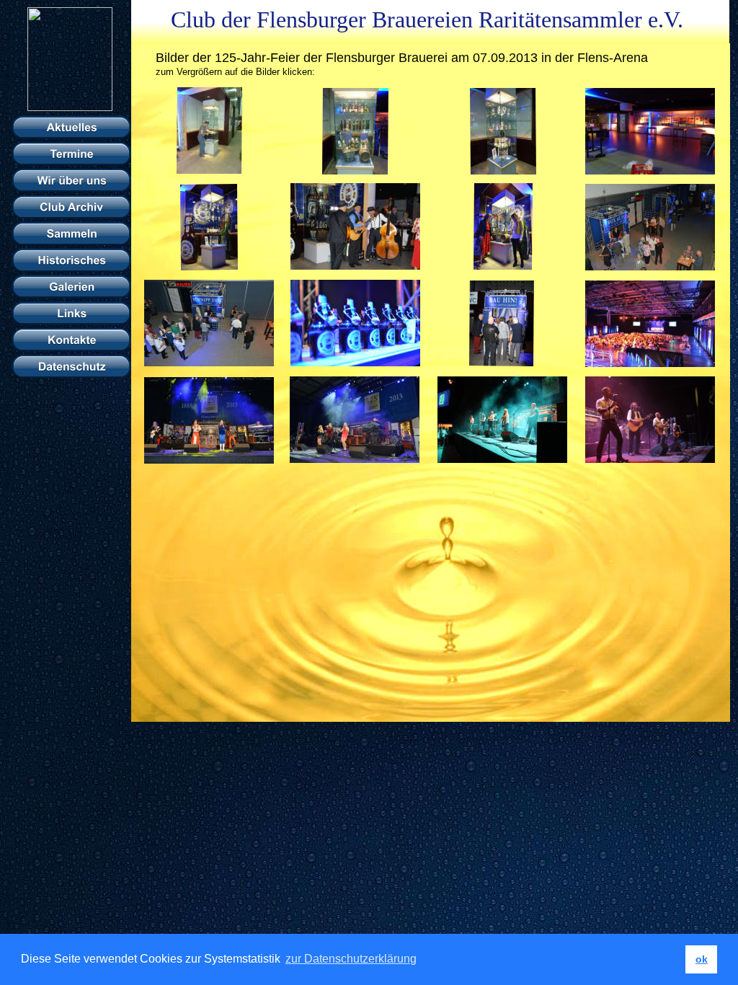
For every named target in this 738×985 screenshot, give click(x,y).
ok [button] (701, 959)
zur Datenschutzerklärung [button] (351, 959)
